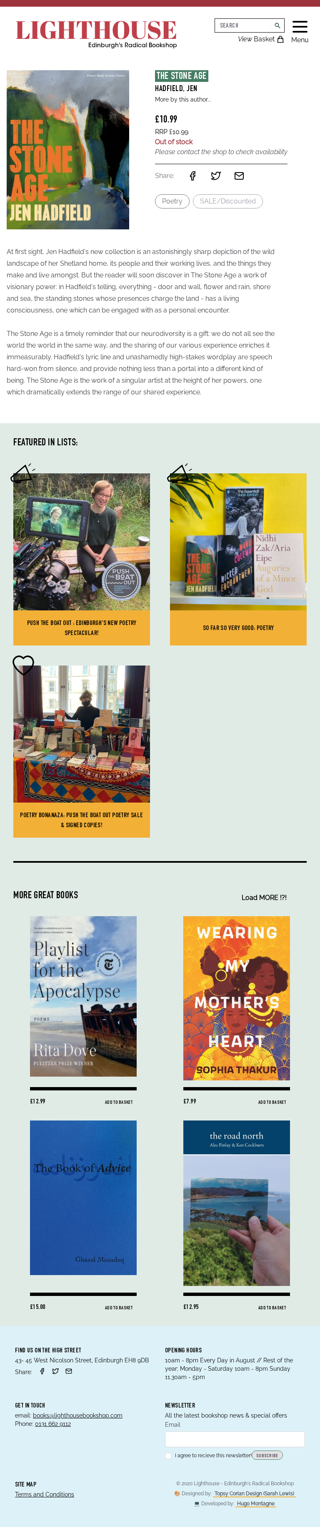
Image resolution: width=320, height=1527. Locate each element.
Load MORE (264, 898)
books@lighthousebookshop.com (77, 1415)
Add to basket (118, 1102)
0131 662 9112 (53, 1423)
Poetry (172, 201)
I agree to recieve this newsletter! (213, 1455)
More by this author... (183, 99)
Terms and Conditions (44, 1494)
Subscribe (267, 1455)
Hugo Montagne (256, 1504)
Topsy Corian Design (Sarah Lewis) (254, 1494)
